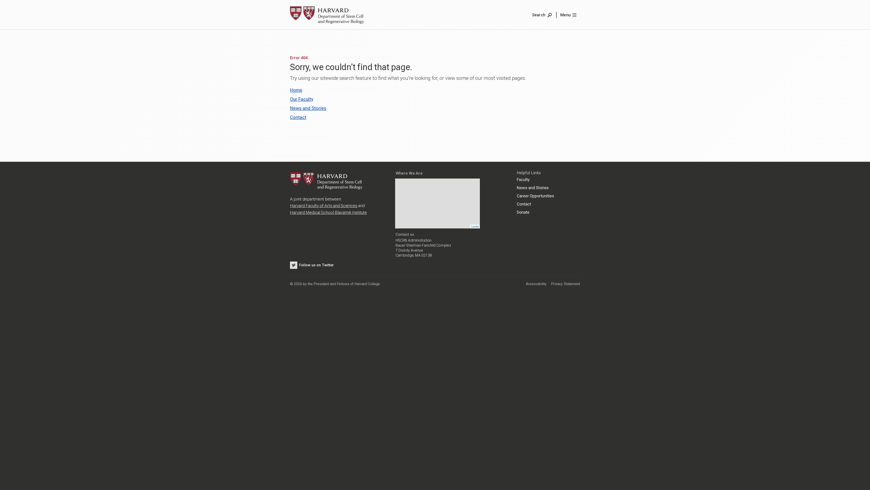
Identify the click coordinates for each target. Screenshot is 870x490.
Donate (523, 212)
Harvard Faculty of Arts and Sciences (323, 205)
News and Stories (308, 108)
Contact (298, 117)
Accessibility (536, 284)
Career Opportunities (535, 196)
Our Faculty (301, 99)
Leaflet (475, 226)
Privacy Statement (565, 284)
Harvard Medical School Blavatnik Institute (328, 212)
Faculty (523, 179)
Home (296, 90)
